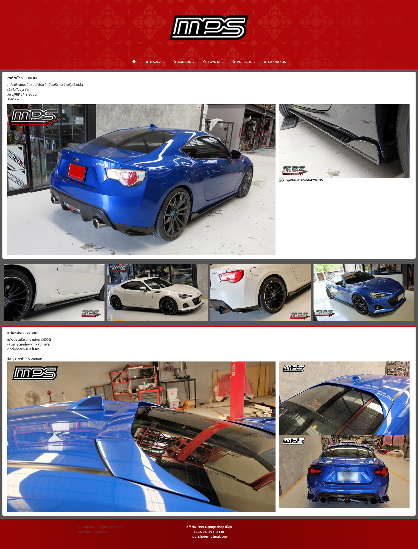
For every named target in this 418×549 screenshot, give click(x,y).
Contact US (276, 61)
